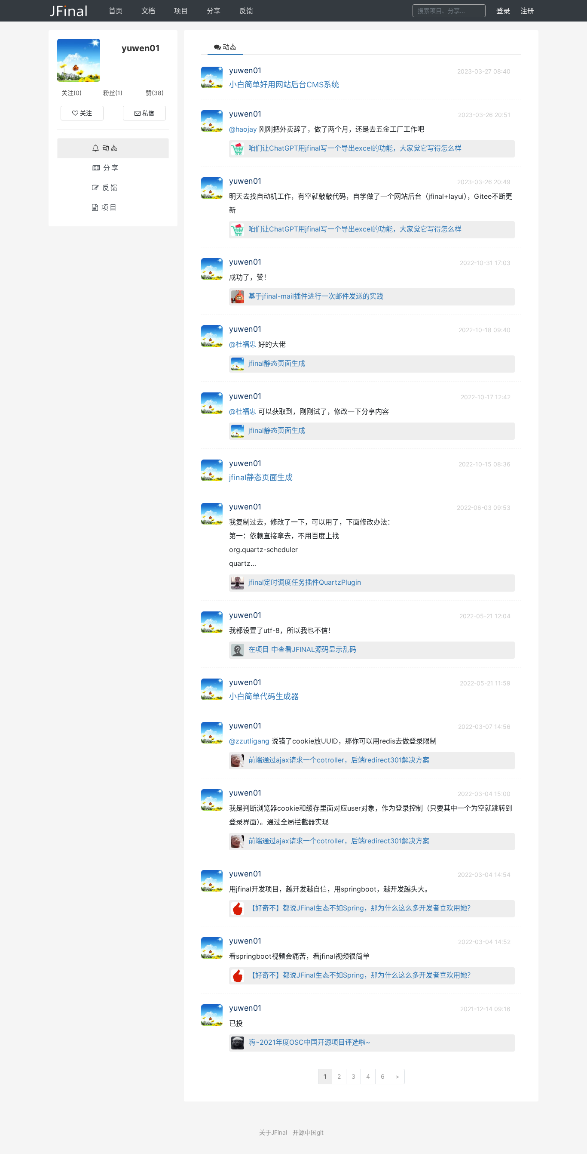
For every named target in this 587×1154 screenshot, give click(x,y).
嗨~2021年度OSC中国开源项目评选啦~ (309, 1042)
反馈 (246, 10)
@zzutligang (249, 741)
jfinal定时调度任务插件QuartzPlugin (304, 582)
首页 (115, 10)
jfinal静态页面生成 (276, 363)
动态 (110, 148)
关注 (86, 113)
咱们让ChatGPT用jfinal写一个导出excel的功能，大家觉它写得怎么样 (355, 148)
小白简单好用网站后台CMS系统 (284, 84)
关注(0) (71, 92)
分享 (213, 10)
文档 (148, 10)
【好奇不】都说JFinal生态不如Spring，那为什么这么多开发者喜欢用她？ (361, 908)
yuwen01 (245, 70)
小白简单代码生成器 (264, 696)
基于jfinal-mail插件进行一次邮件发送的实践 (315, 296)
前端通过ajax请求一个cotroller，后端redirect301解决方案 (338, 760)
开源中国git (308, 1132)
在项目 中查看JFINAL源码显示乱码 (302, 649)
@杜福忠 (242, 344)
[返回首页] (69, 11)
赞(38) (155, 92)
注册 (527, 10)
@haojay (243, 129)
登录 (503, 10)
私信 (148, 113)
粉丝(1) (112, 92)
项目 (181, 10)
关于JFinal (273, 1132)
